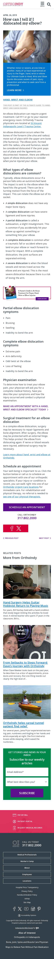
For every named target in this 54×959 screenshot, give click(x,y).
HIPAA (27, 898)
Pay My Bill (23, 815)
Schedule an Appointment (27, 507)
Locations (27, 881)
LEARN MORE (14, 90)
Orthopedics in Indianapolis (27, 937)
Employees (27, 874)
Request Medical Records (30, 827)
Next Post (44, 538)
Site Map (27, 902)
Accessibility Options (28, 915)
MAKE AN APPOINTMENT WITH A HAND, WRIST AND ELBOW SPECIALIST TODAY (25, 408)
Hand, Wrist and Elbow (18, 99)
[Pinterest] (39, 909)
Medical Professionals (27, 854)
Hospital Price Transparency (27, 887)
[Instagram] (33, 909)
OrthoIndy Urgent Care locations (21, 486)
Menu (42, 6)
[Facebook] (14, 909)
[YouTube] (26, 909)
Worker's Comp (27, 861)
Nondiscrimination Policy (27, 895)
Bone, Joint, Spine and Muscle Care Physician (27, 942)
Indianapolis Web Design (24, 928)
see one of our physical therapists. (22, 496)
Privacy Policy (27, 891)
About (27, 868)
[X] (20, 909)
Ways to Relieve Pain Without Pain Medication (27, 947)
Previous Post (12, 538)
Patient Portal (25, 821)
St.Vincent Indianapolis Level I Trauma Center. (22, 125)
